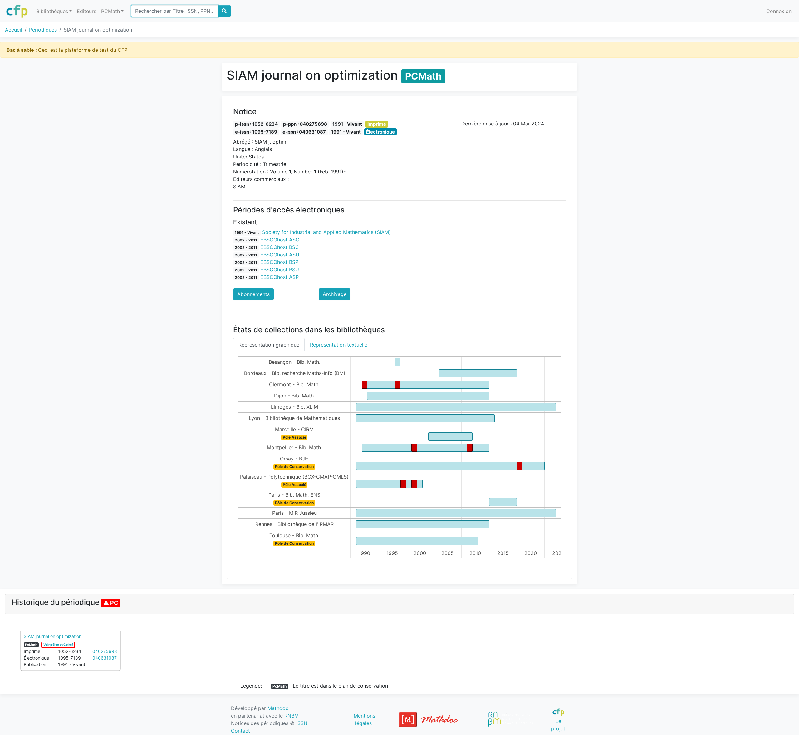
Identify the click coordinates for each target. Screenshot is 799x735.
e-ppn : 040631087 (304, 132)
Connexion (779, 11)
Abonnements (253, 294)
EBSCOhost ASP (279, 277)
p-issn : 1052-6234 (256, 124)
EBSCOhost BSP (279, 262)
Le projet (558, 724)
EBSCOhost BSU (279, 269)
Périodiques (43, 30)
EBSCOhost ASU (279, 254)
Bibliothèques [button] (52, 11)
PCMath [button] (110, 11)
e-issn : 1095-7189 (256, 132)
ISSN (301, 723)
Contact (240, 731)
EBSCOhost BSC (279, 247)
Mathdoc (277, 708)
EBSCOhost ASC (279, 239)
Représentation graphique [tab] (268, 345)
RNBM (291, 716)
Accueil (13, 30)
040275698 (104, 651)
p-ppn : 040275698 (305, 124)
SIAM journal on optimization (52, 636)
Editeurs (86, 11)
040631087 (104, 657)
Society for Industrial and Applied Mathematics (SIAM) (326, 232)
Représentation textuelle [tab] (338, 345)
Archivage (334, 294)
